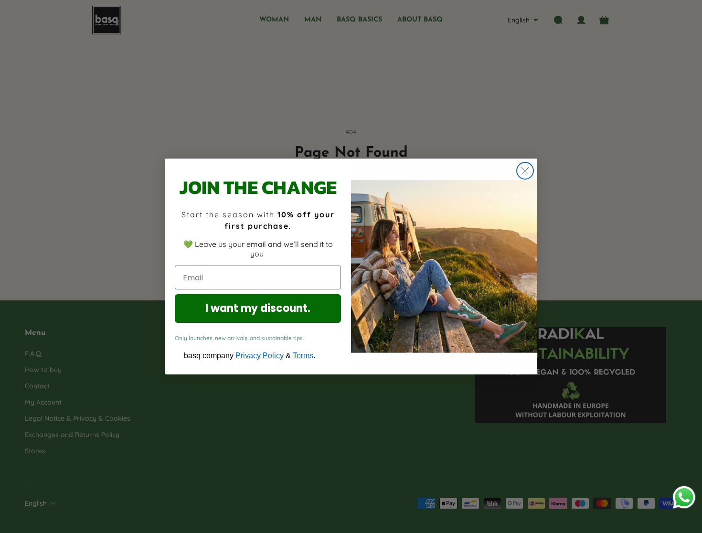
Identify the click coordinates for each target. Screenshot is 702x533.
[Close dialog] (525, 170)
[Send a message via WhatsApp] (684, 497)
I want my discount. (257, 308)
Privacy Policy (259, 356)
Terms (303, 356)
